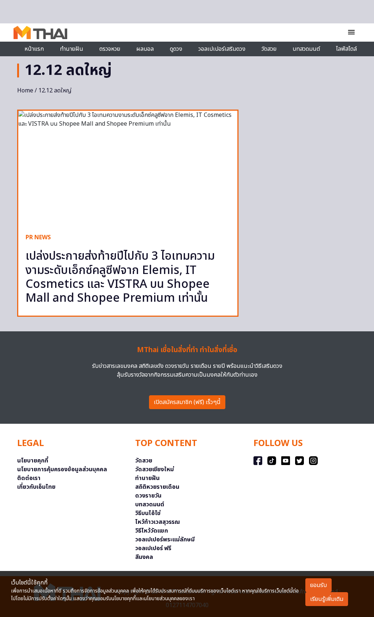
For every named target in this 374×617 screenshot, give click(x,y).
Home (25, 90)
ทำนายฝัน (71, 49)
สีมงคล (144, 557)
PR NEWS (38, 237)
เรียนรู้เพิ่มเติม (326, 599)
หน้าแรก (34, 49)
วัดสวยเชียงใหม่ (154, 469)
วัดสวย (269, 49)
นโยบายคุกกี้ (32, 460)
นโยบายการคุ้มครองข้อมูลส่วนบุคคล (62, 469)
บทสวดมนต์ (306, 49)
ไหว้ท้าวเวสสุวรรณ (157, 522)
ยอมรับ (318, 585)
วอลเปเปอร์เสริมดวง (221, 49)
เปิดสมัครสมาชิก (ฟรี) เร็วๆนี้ (187, 402)
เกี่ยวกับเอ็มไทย (36, 487)
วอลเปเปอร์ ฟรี (153, 548)
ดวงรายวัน (148, 495)
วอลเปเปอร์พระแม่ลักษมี (165, 539)
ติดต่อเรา (29, 478)
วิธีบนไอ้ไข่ (148, 513)
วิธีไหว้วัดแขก (151, 530)
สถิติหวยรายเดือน (157, 487)
